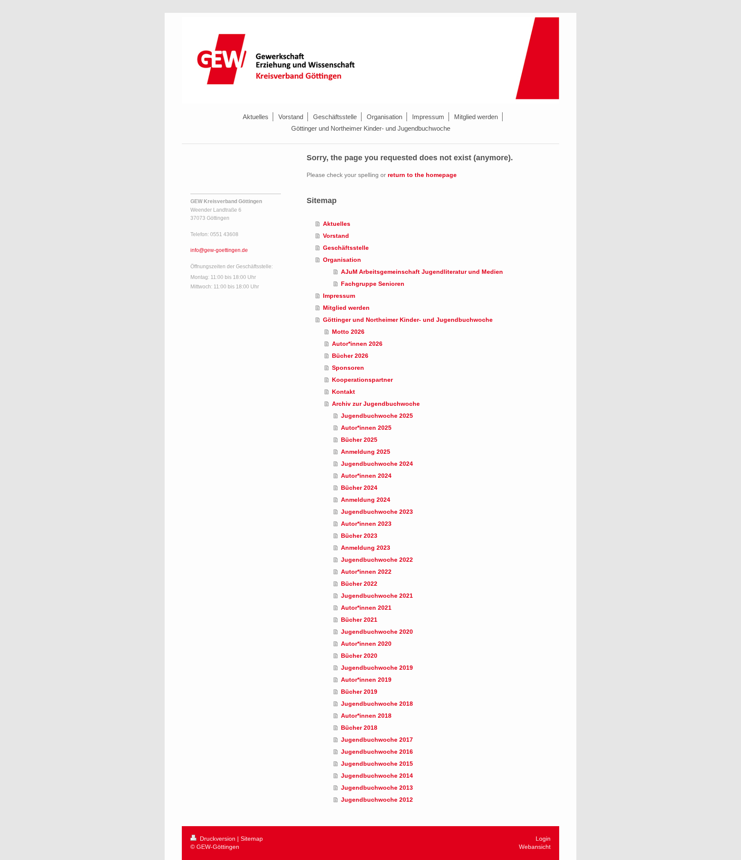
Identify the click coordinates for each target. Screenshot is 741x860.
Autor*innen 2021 (366, 607)
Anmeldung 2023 (365, 547)
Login (543, 838)
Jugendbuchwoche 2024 (377, 463)
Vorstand (336, 235)
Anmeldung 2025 (365, 451)
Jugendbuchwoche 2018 (377, 703)
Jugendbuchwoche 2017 (377, 739)
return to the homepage (422, 174)
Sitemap (252, 838)
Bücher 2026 (350, 355)
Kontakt (343, 391)
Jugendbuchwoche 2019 (377, 667)
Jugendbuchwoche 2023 (377, 511)
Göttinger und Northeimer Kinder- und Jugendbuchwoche (408, 319)
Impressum (339, 295)
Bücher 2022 (359, 583)
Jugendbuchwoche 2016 (377, 751)
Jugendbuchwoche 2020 (377, 631)
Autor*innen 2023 (366, 523)
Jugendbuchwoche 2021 (377, 595)
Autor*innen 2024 (366, 475)
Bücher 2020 (359, 655)
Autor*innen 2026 (357, 343)
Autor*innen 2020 (366, 643)
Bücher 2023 (359, 535)
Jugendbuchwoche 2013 (377, 787)
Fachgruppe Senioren (372, 283)
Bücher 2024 (359, 487)
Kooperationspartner (362, 379)
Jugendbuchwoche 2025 (377, 415)
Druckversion (217, 838)
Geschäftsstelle (346, 247)
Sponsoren (348, 367)
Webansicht (535, 846)
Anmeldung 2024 (365, 499)
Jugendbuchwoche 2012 (377, 799)
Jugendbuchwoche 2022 (377, 559)
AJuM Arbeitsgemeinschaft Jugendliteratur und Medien (422, 271)
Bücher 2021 (359, 619)
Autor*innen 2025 (366, 427)
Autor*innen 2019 (366, 679)
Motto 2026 (348, 331)
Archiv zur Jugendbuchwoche (376, 403)
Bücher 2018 (359, 727)
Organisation (342, 259)
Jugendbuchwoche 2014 (377, 775)
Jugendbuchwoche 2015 (377, 763)
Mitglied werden (346, 307)
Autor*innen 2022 (366, 571)
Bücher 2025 (359, 439)
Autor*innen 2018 (366, 715)
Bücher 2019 (359, 691)
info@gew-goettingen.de (219, 250)
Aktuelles (336, 223)
